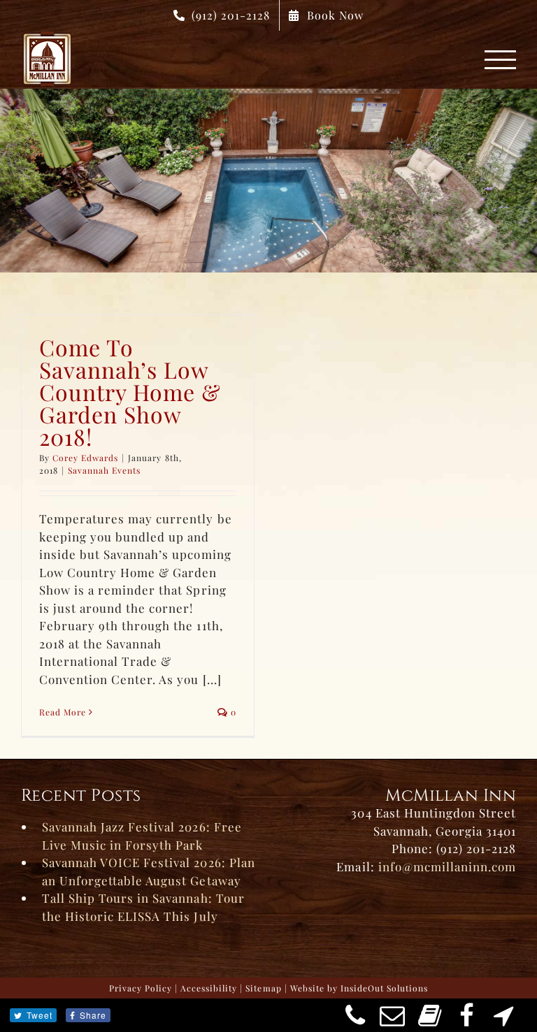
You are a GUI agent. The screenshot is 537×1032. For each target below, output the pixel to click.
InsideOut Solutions (384, 988)
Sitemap (263, 988)
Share (93, 1015)
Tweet (39, 1015)
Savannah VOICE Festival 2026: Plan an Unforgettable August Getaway (148, 871)
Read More (62, 712)
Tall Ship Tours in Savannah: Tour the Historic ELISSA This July (143, 907)
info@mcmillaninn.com (447, 866)
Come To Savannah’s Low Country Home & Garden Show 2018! (130, 391)
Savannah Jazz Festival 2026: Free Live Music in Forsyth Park (142, 835)
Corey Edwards (85, 457)
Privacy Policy (140, 988)
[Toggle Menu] (500, 59)
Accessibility (208, 988)
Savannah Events (104, 470)
